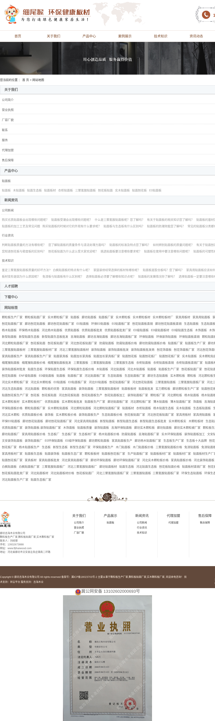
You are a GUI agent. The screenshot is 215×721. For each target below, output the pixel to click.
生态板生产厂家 (173, 440)
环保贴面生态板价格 (81, 369)
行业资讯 (8, 235)
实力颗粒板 (163, 388)
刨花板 (35, 395)
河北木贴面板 (136, 369)
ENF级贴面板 (28, 375)
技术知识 (160, 36)
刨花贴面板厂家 (12, 323)
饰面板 (197, 401)
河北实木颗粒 (11, 414)
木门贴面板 (123, 447)
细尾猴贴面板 (11, 362)
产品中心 (89, 36)
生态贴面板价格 (112, 414)
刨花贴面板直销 (142, 323)
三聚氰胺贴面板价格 (169, 447)
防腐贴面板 (106, 343)
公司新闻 (8, 210)
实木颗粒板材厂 (163, 317)
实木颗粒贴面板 (58, 408)
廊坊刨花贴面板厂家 (61, 323)
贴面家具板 (61, 356)
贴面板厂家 (106, 317)
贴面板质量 (84, 427)
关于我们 (53, 36)
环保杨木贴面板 (29, 330)
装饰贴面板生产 (89, 414)
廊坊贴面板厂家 (118, 401)
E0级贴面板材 (160, 330)
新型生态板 (60, 447)
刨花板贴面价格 (169, 466)
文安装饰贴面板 (12, 440)
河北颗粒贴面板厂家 (15, 343)
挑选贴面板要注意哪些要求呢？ (121, 251)
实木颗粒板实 (177, 421)
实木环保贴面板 (171, 434)
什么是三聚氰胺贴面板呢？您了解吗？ (120, 219)
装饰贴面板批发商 (143, 349)
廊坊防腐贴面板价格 (152, 343)
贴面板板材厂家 (160, 453)
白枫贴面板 (9, 466)
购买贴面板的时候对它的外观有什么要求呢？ (71, 226)
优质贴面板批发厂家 (118, 330)
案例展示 (125, 36)
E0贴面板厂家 (121, 323)
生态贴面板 (191, 323)
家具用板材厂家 (12, 453)
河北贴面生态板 (146, 466)
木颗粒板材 (196, 421)
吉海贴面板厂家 (149, 434)
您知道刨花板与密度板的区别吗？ (24, 251)
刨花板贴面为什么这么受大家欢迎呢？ (73, 251)
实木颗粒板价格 (66, 414)
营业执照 (8, 110)
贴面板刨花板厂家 (113, 453)
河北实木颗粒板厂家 (15, 382)
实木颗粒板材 (141, 317)
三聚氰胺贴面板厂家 (191, 382)
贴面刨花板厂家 (169, 356)
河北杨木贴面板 (52, 330)
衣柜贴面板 (65, 190)
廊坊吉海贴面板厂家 (123, 336)
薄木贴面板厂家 (180, 401)
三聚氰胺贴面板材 (13, 349)
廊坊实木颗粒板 (144, 427)
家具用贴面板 (201, 317)
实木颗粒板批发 (72, 401)
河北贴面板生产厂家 (15, 479)
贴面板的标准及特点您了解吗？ (130, 244)
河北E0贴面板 (98, 382)
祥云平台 (15, 582)
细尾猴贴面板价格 (33, 362)
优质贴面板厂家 (12, 427)
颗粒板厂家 (157, 395)
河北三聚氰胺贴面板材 (74, 349)
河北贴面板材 (39, 473)
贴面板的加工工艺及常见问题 (21, 226)
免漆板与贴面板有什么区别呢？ (63, 276)
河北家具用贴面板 (86, 421)
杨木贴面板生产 (29, 447)
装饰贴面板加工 (194, 434)
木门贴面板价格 (143, 447)
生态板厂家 (69, 434)
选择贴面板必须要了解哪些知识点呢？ (111, 276)
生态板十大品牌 (196, 440)
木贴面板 (19, 190)
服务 (5, 140)
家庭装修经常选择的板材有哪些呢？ (116, 270)
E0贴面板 (155, 190)
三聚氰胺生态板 (123, 362)
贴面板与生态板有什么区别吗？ (124, 226)
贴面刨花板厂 (148, 356)
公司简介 (8, 99)
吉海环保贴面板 (121, 427)
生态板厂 (53, 434)
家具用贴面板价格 (33, 434)
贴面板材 (50, 190)
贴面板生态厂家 (72, 453)
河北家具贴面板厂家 (75, 460)
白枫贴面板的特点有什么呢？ (72, 270)
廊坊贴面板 (89, 317)
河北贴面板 (117, 369)
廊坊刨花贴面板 (35, 323)
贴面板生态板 (33, 453)
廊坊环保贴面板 (100, 460)
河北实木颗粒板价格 (155, 460)
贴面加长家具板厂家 (106, 356)
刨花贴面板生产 (92, 395)
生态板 (46, 447)
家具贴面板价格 (181, 460)
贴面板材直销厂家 (194, 466)
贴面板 (6, 181)
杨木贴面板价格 (109, 434)
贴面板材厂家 (182, 453)
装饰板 (49, 414)
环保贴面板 (146, 336)
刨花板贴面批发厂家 (15, 473)
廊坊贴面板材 (108, 466)
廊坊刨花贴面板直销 (168, 323)
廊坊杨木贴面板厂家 (148, 440)
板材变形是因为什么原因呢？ (21, 276)
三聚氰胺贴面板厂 (53, 466)
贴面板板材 (129, 388)
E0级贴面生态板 (182, 330)
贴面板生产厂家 (195, 343)
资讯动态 (196, 36)
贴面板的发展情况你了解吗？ (157, 276)
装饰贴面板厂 (33, 440)
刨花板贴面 (105, 190)
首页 (17, 36)
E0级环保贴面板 (76, 440)
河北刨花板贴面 (69, 395)
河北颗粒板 (174, 395)
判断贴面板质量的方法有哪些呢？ (24, 244)
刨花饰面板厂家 (184, 349)
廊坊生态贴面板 (157, 375)
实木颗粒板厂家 (58, 317)
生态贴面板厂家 (135, 375)
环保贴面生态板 (55, 369)
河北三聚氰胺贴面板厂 (82, 466)
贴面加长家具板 (81, 356)
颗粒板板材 (92, 453)
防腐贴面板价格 (126, 343)
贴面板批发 (146, 388)
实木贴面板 (122, 190)
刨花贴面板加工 (115, 395)
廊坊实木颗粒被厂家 (187, 427)
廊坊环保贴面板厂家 (126, 460)
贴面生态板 (34, 190)
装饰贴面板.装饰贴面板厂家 (43, 427)
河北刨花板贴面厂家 (84, 343)
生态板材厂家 (87, 434)
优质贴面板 (72, 330)
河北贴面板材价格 (62, 473)
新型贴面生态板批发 (55, 336)
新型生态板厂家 (80, 447)
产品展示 (110, 515)
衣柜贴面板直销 (163, 362)
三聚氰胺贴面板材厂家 (42, 349)
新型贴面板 (9, 336)
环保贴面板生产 (103, 447)
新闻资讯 (142, 515)
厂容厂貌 (8, 120)
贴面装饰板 (52, 453)
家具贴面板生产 (12, 356)
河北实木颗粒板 (41, 382)
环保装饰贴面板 (166, 336)
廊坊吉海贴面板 (98, 336)
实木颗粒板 (123, 317)
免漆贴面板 (191, 447)
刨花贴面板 (9, 375)
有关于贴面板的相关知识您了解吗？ (170, 219)
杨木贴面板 (9, 330)
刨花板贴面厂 (85, 473)
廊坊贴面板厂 (11, 434)
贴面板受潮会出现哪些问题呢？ (71, 219)
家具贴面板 (69, 388)
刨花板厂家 (9, 447)
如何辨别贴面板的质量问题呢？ (173, 244)
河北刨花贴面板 (142, 382)
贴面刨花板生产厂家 (15, 395)
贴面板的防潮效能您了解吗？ (166, 226)
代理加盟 (8, 150)
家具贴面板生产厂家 (38, 356)
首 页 (25, 80)
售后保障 (8, 160)
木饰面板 (201, 330)
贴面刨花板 (139, 190)
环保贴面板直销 (189, 336)
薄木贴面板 (160, 401)
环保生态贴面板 (191, 473)
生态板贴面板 (202, 408)
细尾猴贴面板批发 (59, 362)
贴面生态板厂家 (41, 479)
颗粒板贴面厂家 (35, 317)
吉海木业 (38, 582)
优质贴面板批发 (92, 330)
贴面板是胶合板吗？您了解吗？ (163, 270)
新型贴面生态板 (29, 336)
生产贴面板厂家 (137, 453)
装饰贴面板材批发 (13, 369)
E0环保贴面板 (54, 440)
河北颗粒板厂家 (140, 401)
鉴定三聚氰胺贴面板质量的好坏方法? (26, 270)
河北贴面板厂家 (95, 375)
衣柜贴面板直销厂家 (189, 362)
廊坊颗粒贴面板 (99, 440)
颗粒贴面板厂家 (35, 408)
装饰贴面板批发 (118, 349)
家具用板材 (183, 317)
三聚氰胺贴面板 (85, 190)
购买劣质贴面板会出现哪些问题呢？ (25, 219)
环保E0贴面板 (100, 323)
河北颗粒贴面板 (81, 408)
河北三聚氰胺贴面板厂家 (112, 473)
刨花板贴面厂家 (58, 343)
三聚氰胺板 (80, 362)
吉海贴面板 (78, 336)
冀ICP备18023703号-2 (84, 577)
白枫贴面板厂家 (29, 466)
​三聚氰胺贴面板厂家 (166, 473)
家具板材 (31, 460)
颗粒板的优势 (50, 388)
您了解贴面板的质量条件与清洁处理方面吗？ (77, 244)
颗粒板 (191, 375)
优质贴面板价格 (32, 414)
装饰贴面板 (98, 349)
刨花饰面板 (164, 349)
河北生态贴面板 (12, 388)
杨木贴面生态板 (163, 408)
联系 (5, 130)
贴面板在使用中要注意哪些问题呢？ (167, 251)
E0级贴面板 (141, 330)
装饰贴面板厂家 (137, 395)
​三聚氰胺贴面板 (140, 473)
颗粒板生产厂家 (12, 317)
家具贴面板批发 (49, 460)
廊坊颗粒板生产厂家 (186, 388)
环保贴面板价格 (12, 408)
